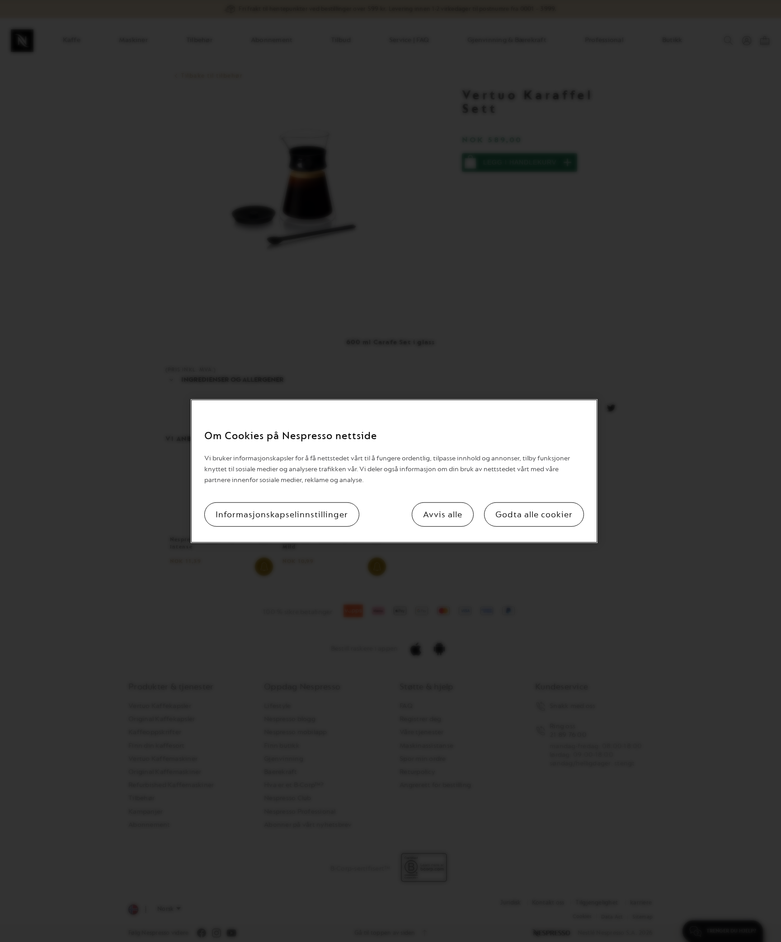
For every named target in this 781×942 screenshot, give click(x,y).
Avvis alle (442, 514)
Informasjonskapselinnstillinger (282, 514)
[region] (394, 471)
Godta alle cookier (534, 514)
